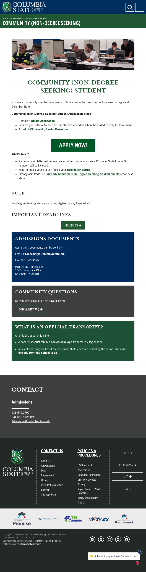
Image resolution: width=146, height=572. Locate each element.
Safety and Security (88, 497)
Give (126, 489)
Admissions (18, 18)
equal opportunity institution (29, 544)
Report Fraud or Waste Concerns (89, 491)
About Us (46, 461)
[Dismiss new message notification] (140, 552)
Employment (47, 475)
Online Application (43, 121)
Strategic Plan (48, 494)
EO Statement (85, 465)
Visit (126, 476)
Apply (126, 453)
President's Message (52, 485)
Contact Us (52, 451)
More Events (71, 225)
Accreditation (48, 465)
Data (43, 470)
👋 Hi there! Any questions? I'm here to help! (114, 556)
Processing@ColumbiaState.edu (44, 254)
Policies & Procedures (89, 453)
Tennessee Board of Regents (48, 540)
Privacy (81, 484)
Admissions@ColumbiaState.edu (31, 421)
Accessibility (84, 470)
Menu (139, 7)
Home (5, 18)
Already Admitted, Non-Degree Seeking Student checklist (84, 174)
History (44, 480)
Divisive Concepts (87, 479)
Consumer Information (89, 474)
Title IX (81, 502)
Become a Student (38, 18)
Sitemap (45, 489)
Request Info (126, 465)
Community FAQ (29, 309)
